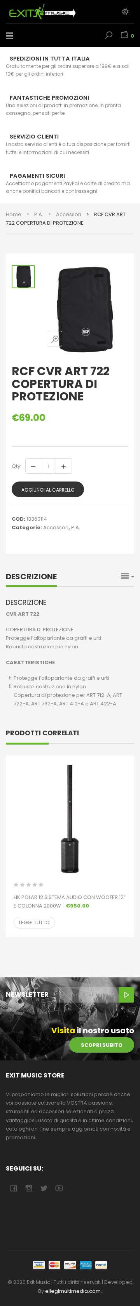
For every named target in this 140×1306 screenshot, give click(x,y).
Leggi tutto (34, 922)
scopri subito (101, 1045)
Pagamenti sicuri (37, 176)
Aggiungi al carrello (47, 490)
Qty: (16, 466)
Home (13, 214)
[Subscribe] (126, 995)
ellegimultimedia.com (73, 1291)
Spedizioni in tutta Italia (50, 58)
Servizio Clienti (34, 136)
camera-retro (28, 1188)
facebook (13, 1188)
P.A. (38, 214)
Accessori (68, 214)
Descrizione (31, 576)
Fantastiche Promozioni (49, 98)
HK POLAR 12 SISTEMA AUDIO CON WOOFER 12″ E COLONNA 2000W (70, 901)
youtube (59, 1188)
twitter (44, 1188)
